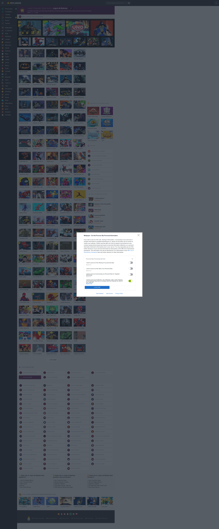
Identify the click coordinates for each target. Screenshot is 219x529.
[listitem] (109, 259)
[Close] (139, 235)
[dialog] (109, 264)
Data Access (109, 293)
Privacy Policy (119, 293)
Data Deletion (100, 293)
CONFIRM (97, 287)
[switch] (130, 263)
